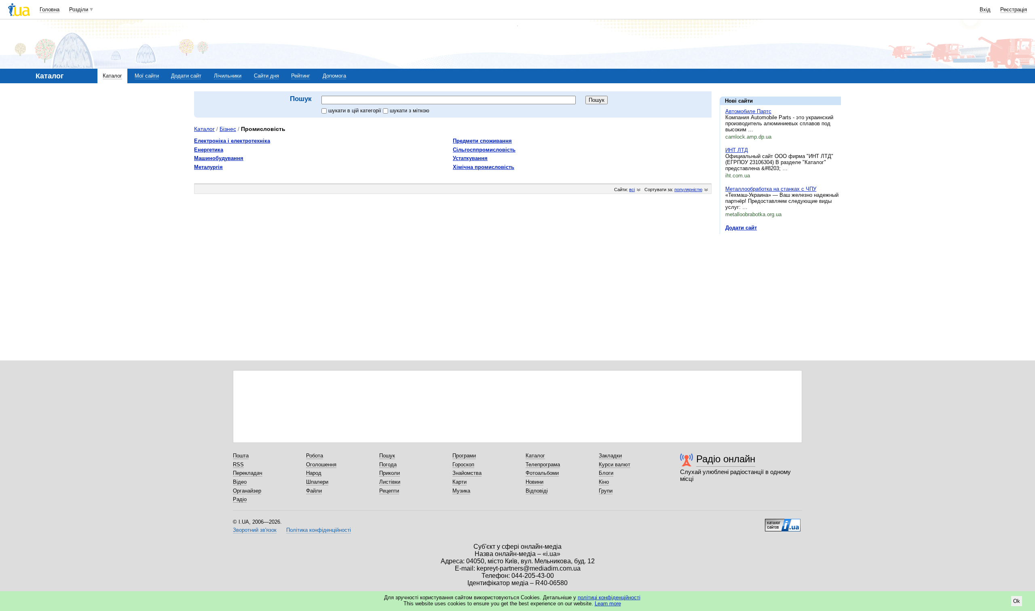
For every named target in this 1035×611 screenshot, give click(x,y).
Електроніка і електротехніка (232, 141)
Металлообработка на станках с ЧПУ (770, 189)
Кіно (604, 482)
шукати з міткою (409, 110)
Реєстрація (1013, 9)
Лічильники (227, 76)
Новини (534, 482)
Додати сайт (186, 76)
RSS (238, 464)
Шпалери (317, 482)
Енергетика (208, 150)
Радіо (240, 499)
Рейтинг (300, 76)
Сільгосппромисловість (484, 150)
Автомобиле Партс (748, 111)
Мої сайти (147, 76)
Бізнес (228, 129)
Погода (388, 464)
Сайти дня (266, 76)
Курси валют (614, 464)
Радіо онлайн (725, 458)
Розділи (78, 9)
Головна (49, 9)
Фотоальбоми (542, 473)
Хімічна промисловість (483, 167)
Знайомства (467, 473)
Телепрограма (543, 464)
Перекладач (247, 473)
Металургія (208, 167)
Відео (240, 482)
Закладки (610, 456)
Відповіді (537, 491)
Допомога (334, 76)
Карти (459, 482)
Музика (461, 491)
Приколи (389, 473)
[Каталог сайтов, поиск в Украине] (783, 522)
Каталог (112, 76)
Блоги (606, 473)
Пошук (387, 456)
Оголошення (321, 464)
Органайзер (247, 491)
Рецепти (389, 491)
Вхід (985, 9)
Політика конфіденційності (318, 530)
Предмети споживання (482, 141)
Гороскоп (463, 464)
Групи (606, 491)
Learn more (608, 603)
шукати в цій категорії (355, 110)
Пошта (241, 456)
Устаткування (470, 158)
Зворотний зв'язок (255, 530)
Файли (314, 491)
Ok (1016, 601)
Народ (313, 473)
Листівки (389, 482)
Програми (464, 456)
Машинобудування (218, 158)
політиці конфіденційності (609, 597)
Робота (314, 456)
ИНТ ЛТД (736, 150)
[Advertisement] (780, 289)
